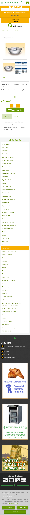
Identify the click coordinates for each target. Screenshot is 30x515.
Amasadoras (6, 144)
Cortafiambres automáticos (10, 308)
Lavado (4, 235)
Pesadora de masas (8, 193)
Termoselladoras (7, 296)
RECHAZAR (22, 507)
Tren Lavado (5, 238)
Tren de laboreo (6, 186)
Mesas (4, 318)
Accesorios (5, 248)
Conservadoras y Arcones (9, 222)
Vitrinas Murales (7, 321)
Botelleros (5, 241)
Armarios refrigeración (8, 199)
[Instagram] (15, 7)
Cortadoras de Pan (7, 160)
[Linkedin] (18, 7)
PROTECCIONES (6, 331)
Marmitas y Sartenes (8, 271)
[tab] (7, 116)
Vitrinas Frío (5, 209)
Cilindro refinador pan (8, 173)
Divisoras (5, 150)
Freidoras (5, 264)
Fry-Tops (4, 267)
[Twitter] (13, 7)
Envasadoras (6, 284)
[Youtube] (21, 7)
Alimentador (5, 300)
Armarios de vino (7, 202)
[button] (15, 15)
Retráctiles (5, 290)
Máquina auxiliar (7, 254)
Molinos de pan (6, 196)
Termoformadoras (7, 287)
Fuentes (4, 245)
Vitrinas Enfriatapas (8, 219)
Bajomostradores (7, 206)
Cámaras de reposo (8, 157)
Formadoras (5, 154)
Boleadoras (5, 170)
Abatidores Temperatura (9, 225)
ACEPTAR (15, 512)
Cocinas (4, 258)
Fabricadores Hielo (7, 228)
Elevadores (5, 176)
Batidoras (5, 147)
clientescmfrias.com (20, 12)
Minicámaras (6, 232)
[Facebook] (10, 7)
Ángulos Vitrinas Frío (8, 212)
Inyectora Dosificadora (8, 180)
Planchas (4, 261)
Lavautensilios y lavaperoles (10, 327)
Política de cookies (13, 503)
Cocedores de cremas (8, 167)
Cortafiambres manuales (9, 311)
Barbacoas (5, 274)
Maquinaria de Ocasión (9, 251)
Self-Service (5, 324)
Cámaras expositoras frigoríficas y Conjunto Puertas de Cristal (12, 304)
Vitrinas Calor (6, 215)
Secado (4, 293)
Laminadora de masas (8, 189)
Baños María (5, 277)
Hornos (4, 183)
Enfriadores (5, 315)
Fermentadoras (6, 163)
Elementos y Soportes (8, 280)
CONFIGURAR (8, 507)
